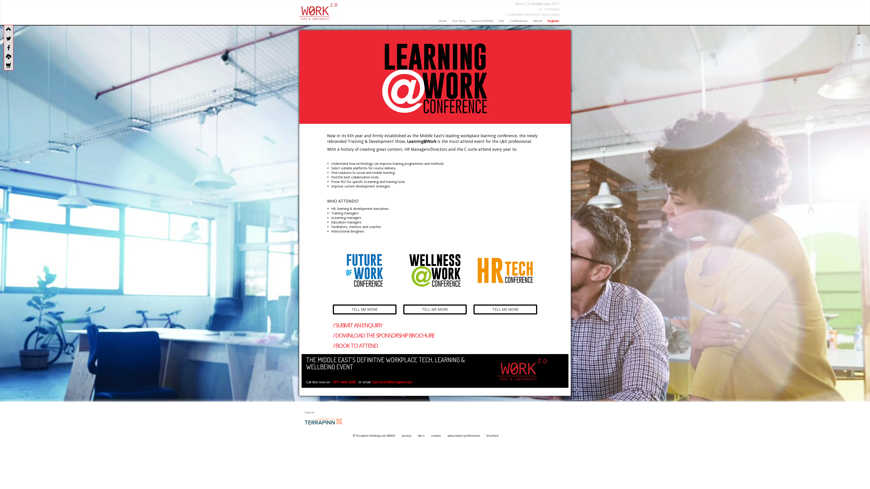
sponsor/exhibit (482, 21)
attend (537, 21)
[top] (8, 29)
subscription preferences (463, 436)
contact (436, 436)
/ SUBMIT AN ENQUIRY (357, 325)
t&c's (421, 436)
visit (501, 21)
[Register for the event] (8, 66)
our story (459, 21)
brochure (493, 436)
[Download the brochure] (8, 57)
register (553, 21)
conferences (519, 21)
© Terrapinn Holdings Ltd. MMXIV (374, 436)
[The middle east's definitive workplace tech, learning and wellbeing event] (318, 11)
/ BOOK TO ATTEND (355, 346)
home (443, 21)
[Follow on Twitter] (8, 38)
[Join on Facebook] (8, 47)
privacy (406, 436)
